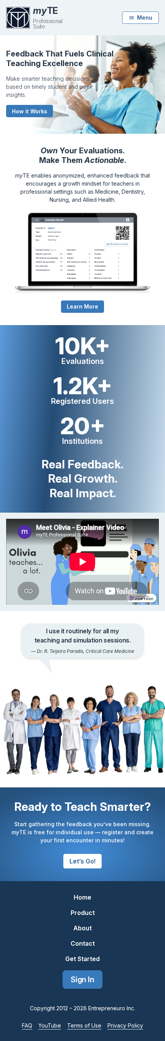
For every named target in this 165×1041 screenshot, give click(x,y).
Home (82, 897)
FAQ (27, 1025)
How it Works (29, 111)
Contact (83, 943)
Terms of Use (84, 1025)
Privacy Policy (125, 1025)
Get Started (82, 959)
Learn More (82, 306)
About (82, 928)
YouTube (49, 1025)
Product (83, 912)
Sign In (82, 979)
